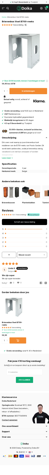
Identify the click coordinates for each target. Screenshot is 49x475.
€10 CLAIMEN (24, 380)
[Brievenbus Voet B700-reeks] (14, 307)
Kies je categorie (3, 8)
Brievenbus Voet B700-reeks (12, 323)
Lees (6, 158)
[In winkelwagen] (18, 340)
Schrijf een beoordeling (24, 222)
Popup (47, 81)
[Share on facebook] (40, 282)
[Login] (41, 8)
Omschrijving (9, 137)
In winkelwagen (28, 91)
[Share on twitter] (45, 282)
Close (24, 426)
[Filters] (9, 255)
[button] (2, 2)
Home (4, 17)
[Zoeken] (8, 8)
